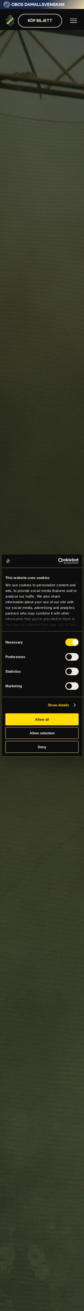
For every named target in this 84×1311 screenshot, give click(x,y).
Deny (42, 747)
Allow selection (42, 733)
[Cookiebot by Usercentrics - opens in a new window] (59, 561)
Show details (58, 705)
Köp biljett (40, 20)
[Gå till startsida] (10, 20)
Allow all (42, 719)
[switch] (72, 656)
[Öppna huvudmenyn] (73, 20)
